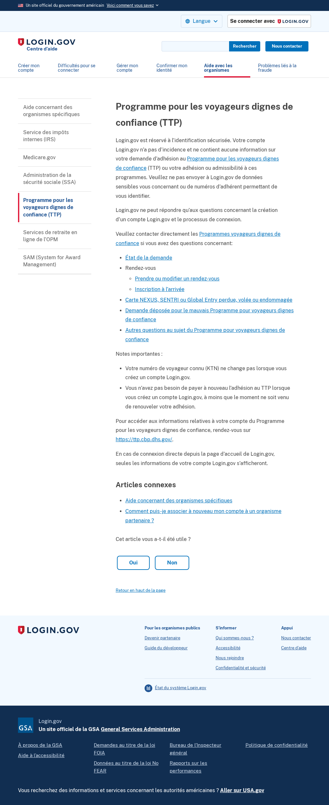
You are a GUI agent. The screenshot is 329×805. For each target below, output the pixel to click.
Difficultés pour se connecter (76, 68)
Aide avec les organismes (218, 68)
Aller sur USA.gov (242, 790)
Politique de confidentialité (276, 745)
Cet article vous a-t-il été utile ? (153, 539)
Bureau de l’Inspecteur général (195, 748)
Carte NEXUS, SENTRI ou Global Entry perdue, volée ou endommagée (208, 300)
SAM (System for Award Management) (52, 261)
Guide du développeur (166, 648)
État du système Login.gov (180, 688)
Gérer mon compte (127, 68)
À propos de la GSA (40, 745)
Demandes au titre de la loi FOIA (124, 748)
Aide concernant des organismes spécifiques (51, 110)
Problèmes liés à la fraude (277, 68)
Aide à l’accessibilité (41, 755)
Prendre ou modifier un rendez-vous (177, 279)
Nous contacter (287, 46)
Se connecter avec (267, 21)
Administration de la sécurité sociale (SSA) (49, 178)
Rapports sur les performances (188, 766)
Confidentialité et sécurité (241, 668)
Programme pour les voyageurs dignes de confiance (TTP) (48, 207)
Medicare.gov (39, 157)
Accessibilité (228, 648)
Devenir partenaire (162, 638)
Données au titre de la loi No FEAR (126, 766)
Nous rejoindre (230, 658)
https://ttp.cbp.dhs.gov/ (144, 439)
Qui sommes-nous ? (235, 638)
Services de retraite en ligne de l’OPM (50, 235)
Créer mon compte (29, 68)
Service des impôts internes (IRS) (46, 135)
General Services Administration (140, 729)
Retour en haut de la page (140, 590)
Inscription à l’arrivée (159, 289)
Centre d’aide (294, 648)
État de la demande (148, 258)
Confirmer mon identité (171, 68)
